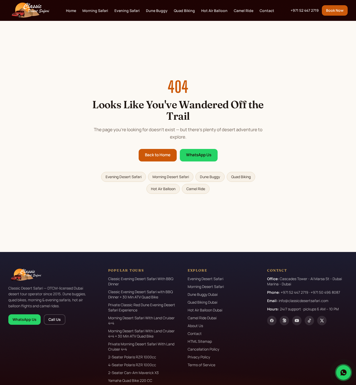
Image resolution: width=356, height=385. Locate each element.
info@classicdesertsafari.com (303, 300)
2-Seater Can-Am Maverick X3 (133, 372)
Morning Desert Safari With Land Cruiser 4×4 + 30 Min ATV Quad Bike (141, 333)
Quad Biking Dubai (202, 302)
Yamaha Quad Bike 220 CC (130, 380)
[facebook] (272, 320)
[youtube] (297, 320)
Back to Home (157, 155)
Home (71, 10)
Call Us (54, 319)
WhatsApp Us (198, 155)
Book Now (334, 10)
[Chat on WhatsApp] (343, 372)
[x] (322, 320)
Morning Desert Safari (170, 176)
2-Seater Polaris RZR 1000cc (132, 356)
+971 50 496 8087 (325, 292)
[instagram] (284, 320)
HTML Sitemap (200, 341)
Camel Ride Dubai (202, 317)
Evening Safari (127, 10)
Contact (267, 10)
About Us (195, 325)
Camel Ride (243, 10)
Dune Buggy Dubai (203, 294)
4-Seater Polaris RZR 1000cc (132, 364)
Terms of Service (201, 364)
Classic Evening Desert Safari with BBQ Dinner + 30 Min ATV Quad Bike (140, 294)
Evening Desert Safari (124, 176)
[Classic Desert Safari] (28, 10)
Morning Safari (95, 10)
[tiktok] (309, 320)
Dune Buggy (157, 10)
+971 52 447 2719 (305, 10)
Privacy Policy (199, 356)
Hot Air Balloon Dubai (205, 310)
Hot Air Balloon (214, 10)
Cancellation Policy (203, 349)
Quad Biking (184, 10)
